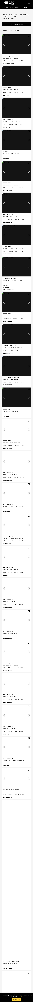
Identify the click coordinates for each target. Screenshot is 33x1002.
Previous (4, 44)
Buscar (7, 7)
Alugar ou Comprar (14, 7)
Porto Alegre (23, 7)
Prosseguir (16, 999)
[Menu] (29, 2)
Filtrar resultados (16, 24)
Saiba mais (20, 996)
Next (29, 44)
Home (3, 7)
